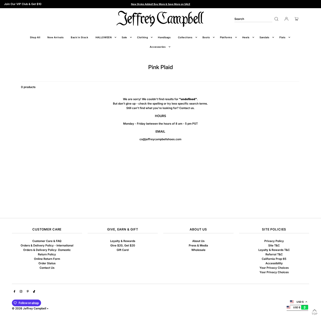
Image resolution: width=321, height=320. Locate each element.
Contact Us (47, 267)
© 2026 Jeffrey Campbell (29, 308)
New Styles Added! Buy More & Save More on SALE (160, 4)
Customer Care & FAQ (46, 241)
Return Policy (47, 254)
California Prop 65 (274, 259)
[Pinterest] (28, 292)
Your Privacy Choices (274, 267)
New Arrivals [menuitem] (55, 37)
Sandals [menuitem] (264, 37)
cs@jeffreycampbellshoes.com (160, 139)
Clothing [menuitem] (142, 37)
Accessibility (274, 263)
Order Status (47, 263)
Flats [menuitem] (282, 37)
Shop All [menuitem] (35, 37)
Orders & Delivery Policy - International (47, 245)
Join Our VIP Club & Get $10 (22, 4)
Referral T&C (274, 254)
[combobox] (253, 19)
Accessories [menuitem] (158, 46)
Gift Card (123, 250)
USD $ (300, 301)
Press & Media (198, 245)
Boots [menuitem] (206, 37)
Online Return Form (47, 259)
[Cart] (296, 19)
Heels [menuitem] (245, 37)
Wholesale (198, 250)
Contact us (186, 108)
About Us (198, 241)
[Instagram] (21, 292)
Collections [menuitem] (185, 37)
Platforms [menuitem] (226, 37)
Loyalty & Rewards (122, 241)
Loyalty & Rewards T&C (274, 250)
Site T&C (274, 245)
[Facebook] (14, 292)
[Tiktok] (34, 292)
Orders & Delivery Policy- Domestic (47, 250)
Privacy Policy (274, 241)
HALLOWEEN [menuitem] (103, 37)
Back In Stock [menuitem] (79, 37)
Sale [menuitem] (124, 37)
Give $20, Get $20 (122, 245)
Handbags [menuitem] (164, 37)
